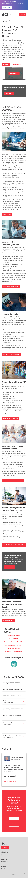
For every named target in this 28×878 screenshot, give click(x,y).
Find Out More (6, 7)
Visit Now (8, 93)
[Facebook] (5, 855)
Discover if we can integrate (10, 418)
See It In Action (7, 214)
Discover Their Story (8, 620)
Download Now (9, 567)
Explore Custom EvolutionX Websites (12, 481)
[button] (14, 74)
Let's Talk (23, 14)
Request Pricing (17, 64)
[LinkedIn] (1, 855)
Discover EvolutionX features (10, 286)
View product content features (11, 354)
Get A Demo (14, 818)
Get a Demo (6, 64)
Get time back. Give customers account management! (13, 545)
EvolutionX (6, 21)
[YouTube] (3, 855)
